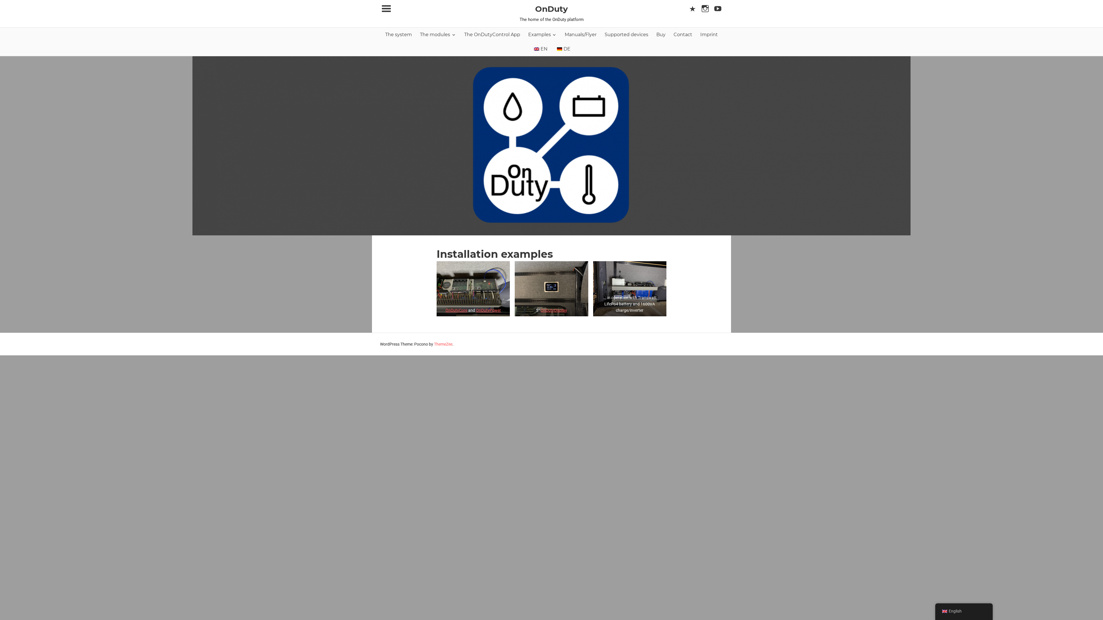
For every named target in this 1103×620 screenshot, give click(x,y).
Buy (661, 34)
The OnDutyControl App (492, 34)
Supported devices (626, 34)
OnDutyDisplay (554, 310)
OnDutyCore (456, 310)
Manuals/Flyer (581, 34)
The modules (435, 34)
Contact (683, 34)
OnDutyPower (488, 310)
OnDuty (551, 9)
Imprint (709, 34)
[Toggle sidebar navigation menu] (386, 9)
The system (398, 34)
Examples (539, 34)
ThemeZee (443, 344)
